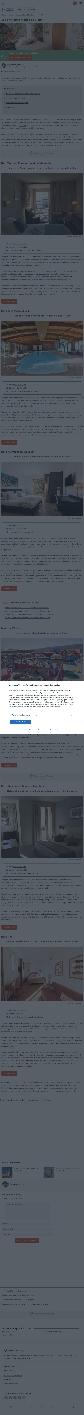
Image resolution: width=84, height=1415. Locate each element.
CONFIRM (20, 722)
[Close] (80, 685)
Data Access (42, 730)
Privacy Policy (54, 730)
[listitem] (42, 715)
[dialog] (42, 707)
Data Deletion (29, 730)
